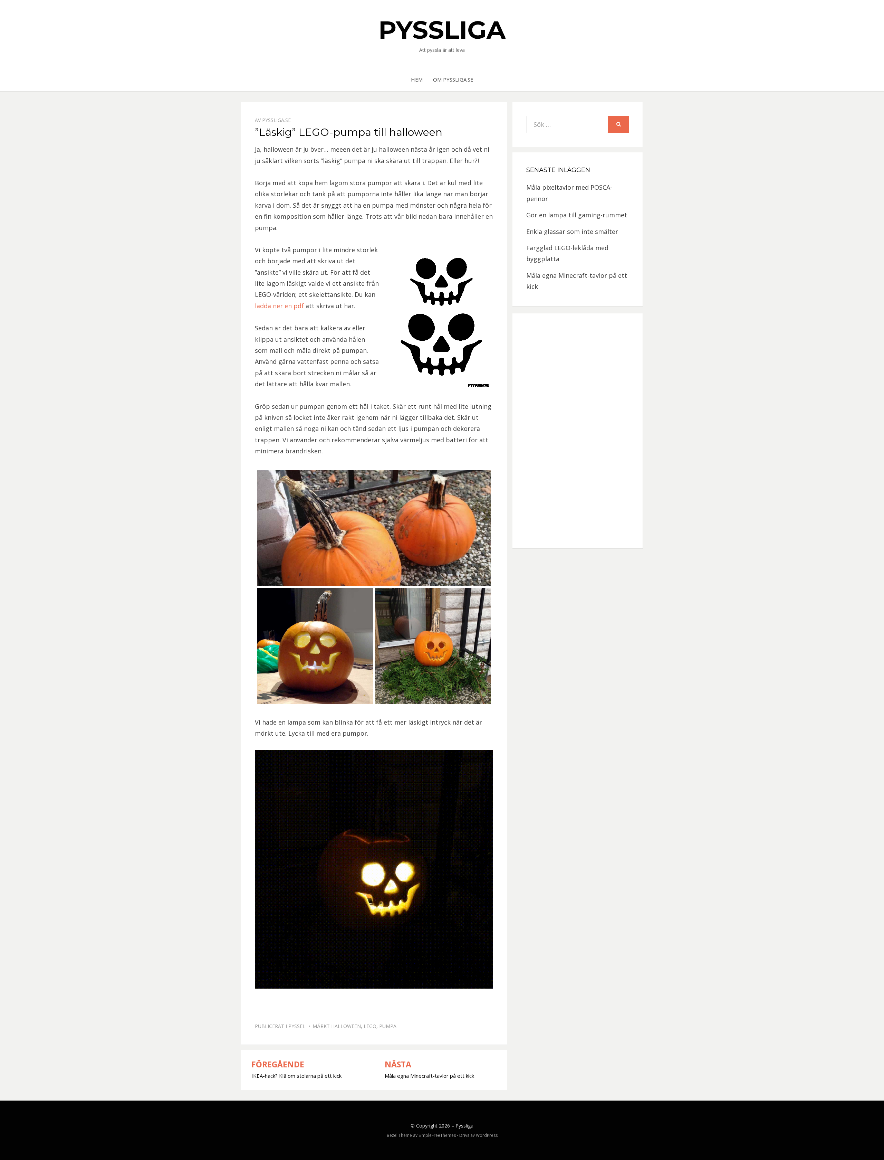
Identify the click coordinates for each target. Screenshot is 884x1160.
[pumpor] (374, 528)
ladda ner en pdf (279, 306)
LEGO (370, 1026)
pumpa (387, 1026)
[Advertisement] (577, 431)
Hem (417, 79)
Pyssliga (442, 30)
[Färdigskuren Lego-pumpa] (315, 646)
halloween (346, 1026)
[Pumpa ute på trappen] (433, 646)
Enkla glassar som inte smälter (572, 231)
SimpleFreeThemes (437, 1135)
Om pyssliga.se (453, 79)
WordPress (487, 1135)
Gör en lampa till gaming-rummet (576, 215)
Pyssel (296, 1026)
